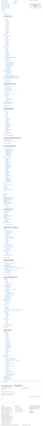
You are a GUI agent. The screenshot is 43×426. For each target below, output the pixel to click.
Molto (7, 242)
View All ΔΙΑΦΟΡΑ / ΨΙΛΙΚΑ (8, 255)
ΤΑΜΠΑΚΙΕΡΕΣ (6, 308)
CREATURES (8, 162)
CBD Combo (6, 262)
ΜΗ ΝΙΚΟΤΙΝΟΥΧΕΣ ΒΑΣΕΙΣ (9, 197)
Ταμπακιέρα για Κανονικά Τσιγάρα (13, 310)
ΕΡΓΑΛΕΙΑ (5, 201)
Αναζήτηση (6, 381)
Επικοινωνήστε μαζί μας (20, 410)
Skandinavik (8, 298)
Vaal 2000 (7, 127)
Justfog (7, 25)
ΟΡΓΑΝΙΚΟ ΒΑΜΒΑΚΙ (7, 202)
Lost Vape (7, 26)
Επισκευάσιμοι (9, 88)
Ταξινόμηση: (4, 388)
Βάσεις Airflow (8, 98)
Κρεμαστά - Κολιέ (7, 250)
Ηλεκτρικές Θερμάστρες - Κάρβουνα (13, 360)
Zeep (7, 34)
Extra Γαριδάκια (9, 232)
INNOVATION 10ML (7, 140)
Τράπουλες (6, 251)
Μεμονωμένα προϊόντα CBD (11, 263)
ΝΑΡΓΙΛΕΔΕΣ (6, 332)
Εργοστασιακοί (9, 86)
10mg (7, 112)
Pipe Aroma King (9, 125)
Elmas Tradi (8, 341)
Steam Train (8, 126)
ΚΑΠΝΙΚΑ (5, 187)
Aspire (7, 19)
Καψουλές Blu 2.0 (9, 74)
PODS (5, 47)
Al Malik (7, 334)
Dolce (7, 241)
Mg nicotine (6, 110)
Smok (7, 28)
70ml (4, 183)
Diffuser (7, 369)
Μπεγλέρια (8, 249)
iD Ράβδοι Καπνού (9, 65)
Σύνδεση (36, 0)
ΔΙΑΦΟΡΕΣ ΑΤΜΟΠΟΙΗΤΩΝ (9, 102)
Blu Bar (7, 117)
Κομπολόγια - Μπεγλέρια (9, 247)
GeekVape (8, 21)
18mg (7, 114)
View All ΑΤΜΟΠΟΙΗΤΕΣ (8, 103)
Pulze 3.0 (7, 58)
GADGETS (5, 218)
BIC (6, 280)
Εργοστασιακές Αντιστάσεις (11, 90)
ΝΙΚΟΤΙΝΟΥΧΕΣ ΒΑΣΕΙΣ (8, 198)
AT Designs (29, 424)
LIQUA (7, 173)
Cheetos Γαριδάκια (9, 231)
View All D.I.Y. (6, 204)
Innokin (7, 22)
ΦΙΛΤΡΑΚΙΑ (6, 311)
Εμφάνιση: (25, 388)
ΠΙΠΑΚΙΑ (5, 300)
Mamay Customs (9, 346)
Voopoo (7, 31)
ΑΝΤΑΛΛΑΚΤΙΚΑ (6, 94)
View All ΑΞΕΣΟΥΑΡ (7, 222)
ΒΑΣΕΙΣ (5, 196)
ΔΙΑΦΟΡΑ (5, 216)
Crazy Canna (8, 118)
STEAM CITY (8, 178)
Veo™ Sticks (8, 67)
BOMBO (7, 161)
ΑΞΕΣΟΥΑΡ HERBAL (7, 286)
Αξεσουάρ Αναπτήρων (10, 283)
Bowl (7, 356)
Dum (7, 340)
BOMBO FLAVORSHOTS (10, 150)
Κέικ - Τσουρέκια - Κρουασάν (9, 238)
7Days (7, 239)
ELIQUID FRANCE (9, 185)
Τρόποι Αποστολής (19, 408)
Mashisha (7, 347)
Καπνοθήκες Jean (9, 292)
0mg (6, 111)
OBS (6, 27)
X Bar (7, 130)
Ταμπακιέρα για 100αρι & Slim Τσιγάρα (14, 309)
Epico (7, 307)
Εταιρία (5, 116)
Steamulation (8, 351)
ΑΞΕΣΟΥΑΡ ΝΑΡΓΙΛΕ (7, 355)
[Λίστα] (2, 390)
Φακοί (7, 220)
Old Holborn (8, 315)
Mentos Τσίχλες (9, 246)
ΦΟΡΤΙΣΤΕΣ (6, 214)
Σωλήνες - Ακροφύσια (10, 357)
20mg (7, 115)
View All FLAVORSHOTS (8, 189)
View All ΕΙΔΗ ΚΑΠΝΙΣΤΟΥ (8, 325)
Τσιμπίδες (8, 366)
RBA (6, 92)
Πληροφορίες (4, 0)
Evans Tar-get (8, 301)
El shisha (7, 120)
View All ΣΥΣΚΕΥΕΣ (7, 78)
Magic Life (7, 302)
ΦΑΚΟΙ (5, 212)
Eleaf (7, 20)
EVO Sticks (8, 69)
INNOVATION (8, 171)
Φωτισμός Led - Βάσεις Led (11, 373)
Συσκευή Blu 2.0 (9, 72)
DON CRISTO (8, 166)
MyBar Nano (8, 124)
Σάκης (7, 254)
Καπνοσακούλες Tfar (10, 295)
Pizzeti (7, 235)
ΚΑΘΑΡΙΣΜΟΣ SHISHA (8, 378)
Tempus (7, 352)
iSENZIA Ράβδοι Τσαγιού (10, 64)
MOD (4, 35)
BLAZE (7, 160)
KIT (4, 18)
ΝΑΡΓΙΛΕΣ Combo (7, 269)
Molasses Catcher (9, 375)
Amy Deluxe (8, 338)
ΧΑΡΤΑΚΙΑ (5, 319)
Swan (7, 317)
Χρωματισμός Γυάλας (10, 374)
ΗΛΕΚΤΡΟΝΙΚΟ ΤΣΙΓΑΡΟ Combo (10, 266)
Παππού (7, 303)
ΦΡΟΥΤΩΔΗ (6, 188)
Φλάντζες (8, 372)
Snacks (5, 229)
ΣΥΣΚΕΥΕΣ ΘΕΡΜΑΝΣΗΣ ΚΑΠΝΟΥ (10, 57)
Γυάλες (7, 362)
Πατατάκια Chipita (9, 237)
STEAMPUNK (8, 154)
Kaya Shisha (8, 345)
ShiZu (7, 350)
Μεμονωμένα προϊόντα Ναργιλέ (12, 270)
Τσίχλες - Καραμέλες (8, 244)
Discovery (7, 314)
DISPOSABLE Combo (7, 265)
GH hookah (8, 342)
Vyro (6, 354)
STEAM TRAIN (8, 153)
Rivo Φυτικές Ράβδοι (10, 63)
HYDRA (7, 169)
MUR (7, 177)
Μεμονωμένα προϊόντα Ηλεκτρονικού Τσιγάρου (15, 267)
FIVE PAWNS (8, 167)
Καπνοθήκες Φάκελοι (10, 293)
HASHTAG (8, 168)
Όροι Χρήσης (17, 407)
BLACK (7, 159)
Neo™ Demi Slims (9, 66)
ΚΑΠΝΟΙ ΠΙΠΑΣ (6, 296)
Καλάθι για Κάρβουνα (10, 365)
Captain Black (8, 297)
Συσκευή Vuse (8, 73)
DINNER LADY (8, 151)
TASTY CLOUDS (9, 155)
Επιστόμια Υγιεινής (10, 363)
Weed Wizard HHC (9, 129)
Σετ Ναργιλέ (8, 271)
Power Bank (8, 219)
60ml (4, 157)
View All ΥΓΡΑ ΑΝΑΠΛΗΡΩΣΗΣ (9, 141)
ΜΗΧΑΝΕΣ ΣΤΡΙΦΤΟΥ (7, 299)
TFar (7, 353)
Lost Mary (7, 122)
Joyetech (7, 23)
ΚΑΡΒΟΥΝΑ (6, 376)
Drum (7, 320)
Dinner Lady (8, 119)
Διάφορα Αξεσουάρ (10, 371)
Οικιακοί (7, 284)
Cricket (7, 282)
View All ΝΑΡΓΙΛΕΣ (7, 379)
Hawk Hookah (8, 343)
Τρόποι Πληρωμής (18, 409)
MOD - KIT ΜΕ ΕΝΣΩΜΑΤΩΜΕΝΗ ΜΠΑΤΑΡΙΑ (12, 76)
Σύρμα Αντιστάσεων (10, 93)
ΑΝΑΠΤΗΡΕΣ (6, 279)
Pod (6, 95)
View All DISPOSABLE (7, 133)
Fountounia (8, 234)
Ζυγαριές (8, 288)
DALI (7, 163)
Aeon (7, 333)
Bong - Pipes (8, 287)
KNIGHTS (7, 172)
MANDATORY (8, 175)
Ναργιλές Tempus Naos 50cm (8, 393)
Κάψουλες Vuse (9, 75)
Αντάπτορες (8, 101)
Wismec (7, 32)
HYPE (7, 170)
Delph (7, 312)
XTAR (7, 213)
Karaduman (8, 344)
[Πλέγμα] (3, 390)
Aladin (7, 336)
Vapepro (7, 128)
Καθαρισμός (8, 361)
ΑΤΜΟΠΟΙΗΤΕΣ (6, 85)
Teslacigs (7, 29)
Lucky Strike (8, 68)
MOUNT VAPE (8, 152)
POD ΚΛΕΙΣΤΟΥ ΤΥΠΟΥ (8, 70)
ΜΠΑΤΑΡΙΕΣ (6, 221)
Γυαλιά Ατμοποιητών (10, 99)
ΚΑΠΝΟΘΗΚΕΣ (6, 290)
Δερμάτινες (8, 291)
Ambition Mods (8, 36)
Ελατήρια (8, 368)
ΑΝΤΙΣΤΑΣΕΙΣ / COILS (7, 89)
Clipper (7, 281)
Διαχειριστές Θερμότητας (11, 359)
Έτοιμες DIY (8, 91)
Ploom (7, 60)
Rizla (7, 316)
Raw (6, 321)
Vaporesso (8, 30)
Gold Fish (7, 253)
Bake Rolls (8, 230)
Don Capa (7, 306)
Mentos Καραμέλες (9, 245)
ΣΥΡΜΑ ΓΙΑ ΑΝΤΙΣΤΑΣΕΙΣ (8, 203)
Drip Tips (7, 100)
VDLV (7, 182)
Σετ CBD (7, 264)
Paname (7, 348)
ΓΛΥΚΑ (5, 186)
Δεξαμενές (8, 97)
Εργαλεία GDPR (18, 411)
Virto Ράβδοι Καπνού (10, 62)
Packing (7, 364)
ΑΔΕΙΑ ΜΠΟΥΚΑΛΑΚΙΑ (8, 199)
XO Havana (8, 131)
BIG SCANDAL (8, 158)
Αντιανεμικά (8, 370)
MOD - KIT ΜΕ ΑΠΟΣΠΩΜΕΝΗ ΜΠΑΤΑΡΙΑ (11, 77)
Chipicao (7, 240)
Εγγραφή (32, 0)
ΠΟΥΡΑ (5, 305)
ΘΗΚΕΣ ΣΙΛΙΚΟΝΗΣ (7, 211)
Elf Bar (7, 121)
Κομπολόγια (8, 248)
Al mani (7, 335)
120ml (5, 148)
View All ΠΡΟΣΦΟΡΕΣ (7, 272)
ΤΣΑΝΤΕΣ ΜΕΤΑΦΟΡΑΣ (8, 215)
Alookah (7, 337)
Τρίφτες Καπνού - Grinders (11, 289)
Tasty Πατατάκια (9, 236)
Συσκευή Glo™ (8, 59)
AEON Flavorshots (9, 149)
